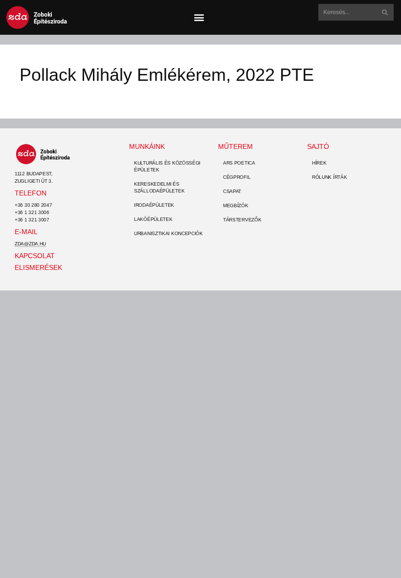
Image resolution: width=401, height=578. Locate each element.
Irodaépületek (154, 205)
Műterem (235, 146)
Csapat (232, 191)
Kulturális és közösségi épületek (167, 166)
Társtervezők (242, 219)
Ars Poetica (239, 163)
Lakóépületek (153, 219)
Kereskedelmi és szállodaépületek (159, 187)
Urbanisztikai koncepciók (168, 233)
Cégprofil (236, 177)
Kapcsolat (35, 256)
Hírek (319, 163)
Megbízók (235, 205)
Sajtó (318, 146)
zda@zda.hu (30, 243)
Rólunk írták (329, 177)
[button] (199, 17)
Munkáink (147, 146)
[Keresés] (384, 12)
